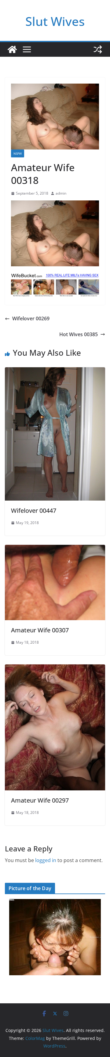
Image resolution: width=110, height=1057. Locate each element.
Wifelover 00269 (31, 318)
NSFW (17, 153)
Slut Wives (55, 21)
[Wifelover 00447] (55, 371)
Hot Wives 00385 (78, 334)
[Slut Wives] (12, 49)
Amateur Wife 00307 (40, 630)
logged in (45, 860)
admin (61, 193)
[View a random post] (97, 49)
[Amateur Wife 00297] (55, 668)
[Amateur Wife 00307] (55, 549)
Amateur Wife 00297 (40, 800)
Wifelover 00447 (33, 510)
